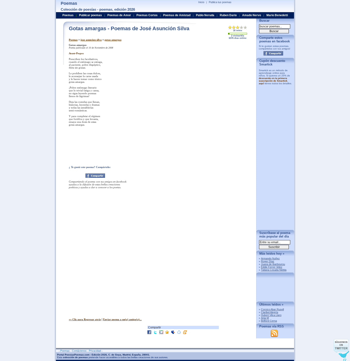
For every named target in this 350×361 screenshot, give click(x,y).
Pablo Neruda (205, 15)
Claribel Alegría (269, 312)
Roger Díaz (267, 261)
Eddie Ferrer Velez (271, 267)
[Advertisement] (213, 77)
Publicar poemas (90, 15)
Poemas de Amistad (176, 15)
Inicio (201, 2)
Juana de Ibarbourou (273, 264)
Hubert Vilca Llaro (271, 315)
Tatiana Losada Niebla (273, 269)
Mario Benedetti (277, 15)
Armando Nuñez (270, 258)
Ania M (265, 317)
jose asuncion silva (91, 39)
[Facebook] (95, 175)
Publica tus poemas (220, 2)
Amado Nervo (251, 15)
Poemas (73, 39)
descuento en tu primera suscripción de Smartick (273, 79)
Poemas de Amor (119, 15)
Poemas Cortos (147, 15)
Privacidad (95, 350)
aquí (261, 83)
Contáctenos (79, 350)
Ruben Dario (228, 15)
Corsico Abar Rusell (272, 309)
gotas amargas (113, 39)
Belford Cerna (269, 320)
